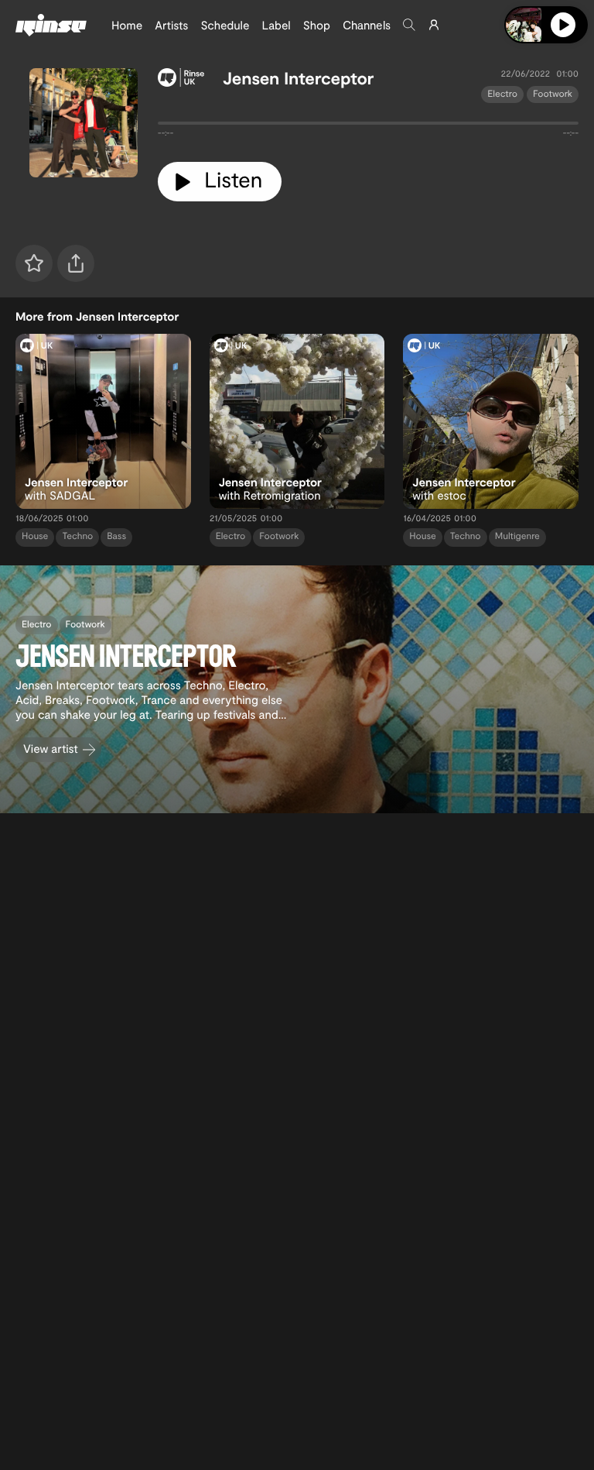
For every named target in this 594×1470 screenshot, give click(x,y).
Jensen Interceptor (298, 78)
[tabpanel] (368, 126)
